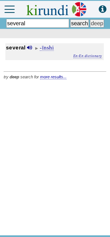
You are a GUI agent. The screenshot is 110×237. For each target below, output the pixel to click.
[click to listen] (29, 47)
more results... (53, 76)
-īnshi (47, 47)
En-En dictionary (87, 56)
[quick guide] (102, 9)
